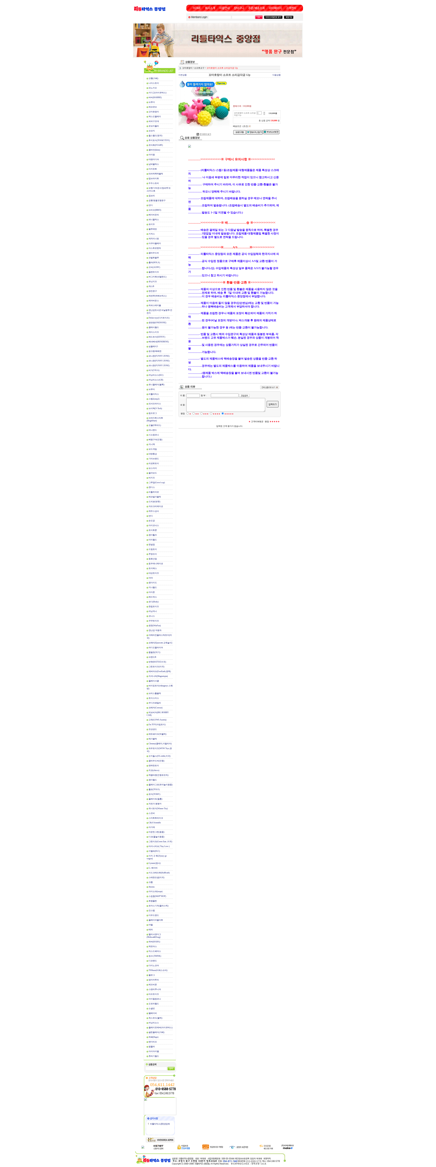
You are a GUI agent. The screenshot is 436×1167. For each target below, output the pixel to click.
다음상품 (276, 75)
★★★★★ (229, 414)
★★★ (206, 414)
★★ (197, 414)
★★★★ (216, 414)
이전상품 (182, 75)
